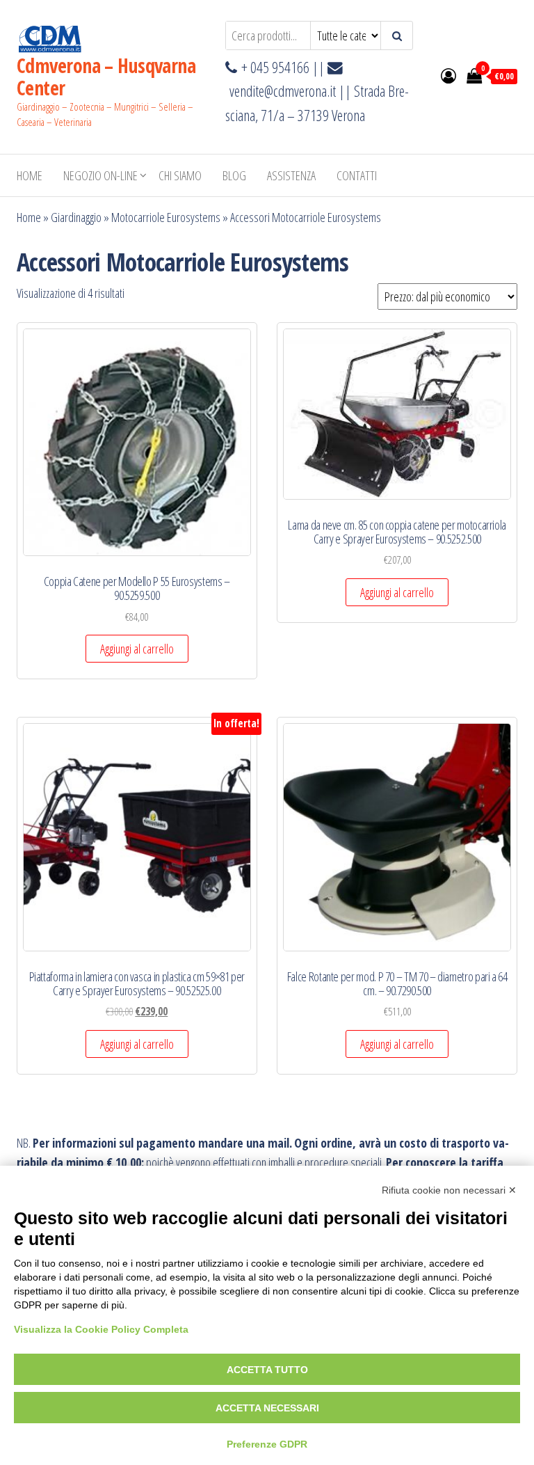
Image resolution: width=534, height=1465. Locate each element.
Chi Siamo (180, 175)
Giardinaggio (76, 217)
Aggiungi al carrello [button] (137, 648)
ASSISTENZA (291, 175)
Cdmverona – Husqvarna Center (106, 76)
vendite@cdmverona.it (282, 91)
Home (29, 175)
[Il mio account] (448, 75)
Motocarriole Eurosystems (165, 217)
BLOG (234, 175)
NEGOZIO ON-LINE (100, 175)
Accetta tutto (267, 1369)
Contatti (357, 175)
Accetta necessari (267, 1407)
